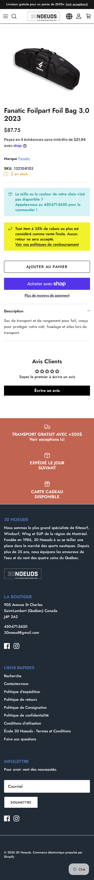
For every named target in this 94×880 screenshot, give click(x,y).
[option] (47, 64)
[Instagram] (16, 646)
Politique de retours (20, 699)
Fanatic (24, 158)
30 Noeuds (23, 852)
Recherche (12, 676)
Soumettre (21, 802)
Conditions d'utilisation (22, 723)
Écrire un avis (47, 390)
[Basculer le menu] (5, 16)
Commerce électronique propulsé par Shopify (43, 854)
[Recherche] (16, 16)
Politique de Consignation (25, 707)
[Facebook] (7, 646)
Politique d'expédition (22, 691)
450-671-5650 (15, 626)
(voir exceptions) (77, 4)
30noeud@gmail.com (21, 632)
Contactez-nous (16, 683)
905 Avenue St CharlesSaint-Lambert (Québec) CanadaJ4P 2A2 (30, 611)
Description (13, 311)
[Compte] (77, 16)
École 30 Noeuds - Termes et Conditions (37, 731)
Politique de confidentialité (26, 715)
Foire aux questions (20, 739)
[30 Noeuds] (43, 16)
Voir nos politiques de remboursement (47, 244)
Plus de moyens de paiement (47, 295)
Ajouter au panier (46, 267)
